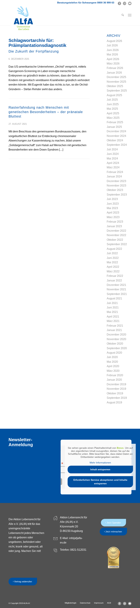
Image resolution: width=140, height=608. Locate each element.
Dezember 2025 (116, 77)
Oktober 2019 (115, 393)
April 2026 (113, 59)
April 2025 (113, 113)
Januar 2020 (114, 379)
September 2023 (117, 194)
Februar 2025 (115, 122)
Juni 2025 (113, 104)
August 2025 (114, 95)
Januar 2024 (114, 176)
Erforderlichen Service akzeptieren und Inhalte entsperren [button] (100, 481)
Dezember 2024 (116, 131)
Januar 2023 (114, 226)
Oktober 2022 (115, 239)
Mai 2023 (112, 208)
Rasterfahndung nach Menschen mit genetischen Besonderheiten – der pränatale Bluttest (46, 112)
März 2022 (113, 271)
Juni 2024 (113, 153)
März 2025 (113, 117)
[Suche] (122, 15)
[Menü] (129, 15)
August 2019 (114, 402)
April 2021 (113, 316)
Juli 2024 (112, 149)
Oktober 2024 (115, 140)
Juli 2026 (112, 45)
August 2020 (114, 352)
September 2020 (117, 348)
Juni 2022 (113, 257)
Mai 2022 (112, 262)
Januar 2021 (114, 330)
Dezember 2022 (116, 230)
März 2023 (113, 217)
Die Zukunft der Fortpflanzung (34, 51)
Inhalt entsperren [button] (100, 469)
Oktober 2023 (115, 190)
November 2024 (116, 135)
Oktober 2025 (115, 86)
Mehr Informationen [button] (100, 462)
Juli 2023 (112, 199)
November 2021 (116, 289)
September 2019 (117, 397)
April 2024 (113, 162)
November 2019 (116, 388)
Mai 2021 (112, 312)
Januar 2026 (114, 72)
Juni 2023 (113, 203)
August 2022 (114, 248)
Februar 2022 (115, 275)
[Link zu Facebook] (119, 3)
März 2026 (113, 63)
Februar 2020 (115, 375)
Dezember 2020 (116, 334)
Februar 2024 (115, 172)
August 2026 (114, 41)
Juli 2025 (112, 99)
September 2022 (117, 244)
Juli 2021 (112, 303)
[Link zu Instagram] (124, 3)
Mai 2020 (112, 361)
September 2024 (117, 144)
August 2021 (114, 298)
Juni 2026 (113, 50)
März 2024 (113, 167)
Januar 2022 (114, 280)
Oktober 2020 (115, 343)
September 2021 (117, 294)
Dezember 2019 (116, 384)
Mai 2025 (112, 108)
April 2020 (113, 366)
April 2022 (113, 266)
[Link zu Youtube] (129, 3)
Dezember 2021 (116, 284)
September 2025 (117, 90)
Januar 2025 (114, 126)
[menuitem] (122, 15)
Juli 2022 (112, 253)
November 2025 (116, 81)
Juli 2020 (112, 357)
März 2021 (113, 321)
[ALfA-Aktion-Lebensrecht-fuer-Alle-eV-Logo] (23, 18)
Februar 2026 (115, 68)
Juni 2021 (113, 307)
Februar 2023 (115, 221)
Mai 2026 (112, 54)
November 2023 (116, 185)
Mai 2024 (112, 158)
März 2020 (113, 370)
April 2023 (113, 212)
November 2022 (116, 235)
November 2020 (116, 339)
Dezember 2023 (116, 181)
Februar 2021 (115, 325)
